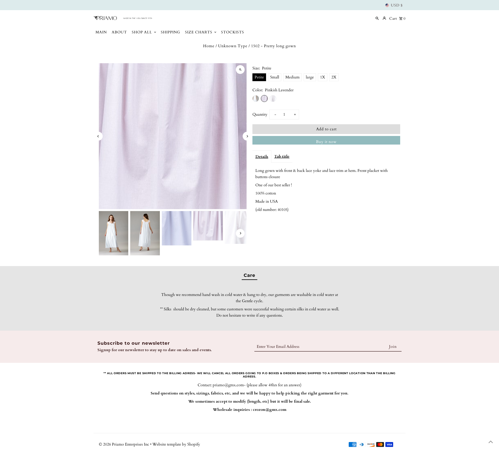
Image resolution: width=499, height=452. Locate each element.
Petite (259, 77)
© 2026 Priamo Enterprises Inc (124, 444)
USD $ (397, 5)
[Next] (247, 136)
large (310, 77)
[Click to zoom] (240, 69)
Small (274, 77)
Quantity (259, 114)
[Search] (377, 18)
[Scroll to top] (490, 441)
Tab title (281, 156)
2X (333, 77)
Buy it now (326, 141)
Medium (292, 77)
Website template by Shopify (176, 444)
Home (208, 46)
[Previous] (98, 136)
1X (322, 77)
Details (261, 156)
